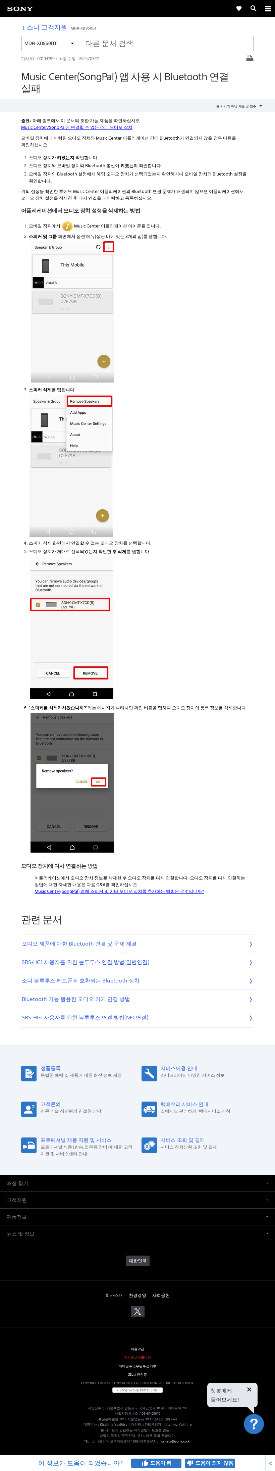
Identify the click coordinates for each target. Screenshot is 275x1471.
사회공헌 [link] (161, 1295)
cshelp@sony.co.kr (176, 1441)
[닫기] (249, 1390)
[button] (261, 1442)
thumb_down (190, 1463)
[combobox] (137, 43)
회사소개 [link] (114, 1295)
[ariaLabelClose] (268, 8)
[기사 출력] (250, 58)
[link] (238, 8)
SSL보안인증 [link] (137, 1374)
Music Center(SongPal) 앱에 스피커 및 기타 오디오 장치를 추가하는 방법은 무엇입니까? (119, 891)
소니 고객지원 (47, 27)
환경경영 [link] (137, 1295)
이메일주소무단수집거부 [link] (137, 1366)
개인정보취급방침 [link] (137, 1357)
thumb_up (145, 1463)
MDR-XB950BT (84, 28)
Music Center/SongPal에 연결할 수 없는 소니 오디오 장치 (76, 127)
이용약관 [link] (138, 1349)
